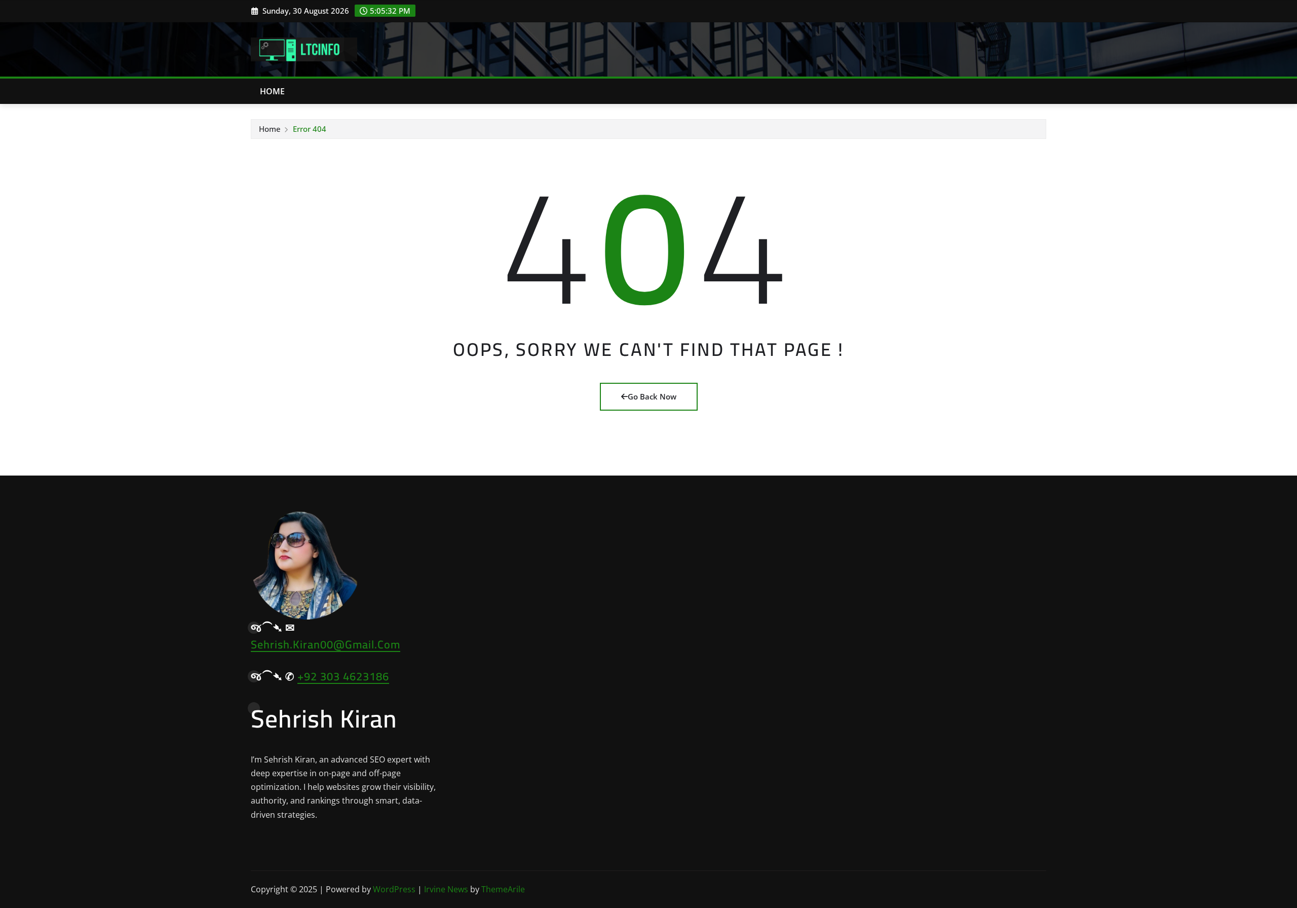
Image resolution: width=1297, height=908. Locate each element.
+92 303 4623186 (343, 676)
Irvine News (446, 889)
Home (272, 91)
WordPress (394, 889)
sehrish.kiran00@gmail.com (325, 644)
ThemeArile (503, 889)
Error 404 (309, 129)
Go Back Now (652, 396)
